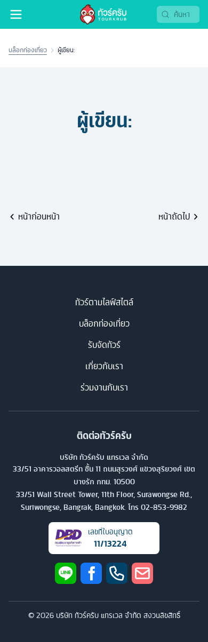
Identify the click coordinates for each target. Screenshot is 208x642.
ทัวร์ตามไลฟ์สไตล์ (104, 302)
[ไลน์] (65, 573)
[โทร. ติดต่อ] (116, 573)
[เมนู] (16, 14)
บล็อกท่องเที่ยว (28, 50)
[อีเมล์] (142, 573)
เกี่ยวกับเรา (104, 366)
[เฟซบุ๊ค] (91, 573)
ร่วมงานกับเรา (104, 387)
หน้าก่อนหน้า (39, 216)
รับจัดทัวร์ (104, 344)
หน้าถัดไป (174, 216)
